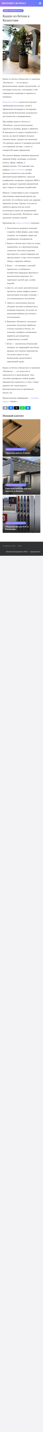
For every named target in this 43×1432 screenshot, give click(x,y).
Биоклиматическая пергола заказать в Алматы (18, 489)
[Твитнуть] (16, 408)
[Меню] (40, 3)
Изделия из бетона (10, 102)
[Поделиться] (11, 408)
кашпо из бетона (17, 169)
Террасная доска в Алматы (17, 452)
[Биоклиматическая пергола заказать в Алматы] (21, 458)
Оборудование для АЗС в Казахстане (17, 528)
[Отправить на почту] (5, 408)
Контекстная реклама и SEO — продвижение (23, 551)
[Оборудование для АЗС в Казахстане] (21, 497)
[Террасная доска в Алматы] (21, 420)
